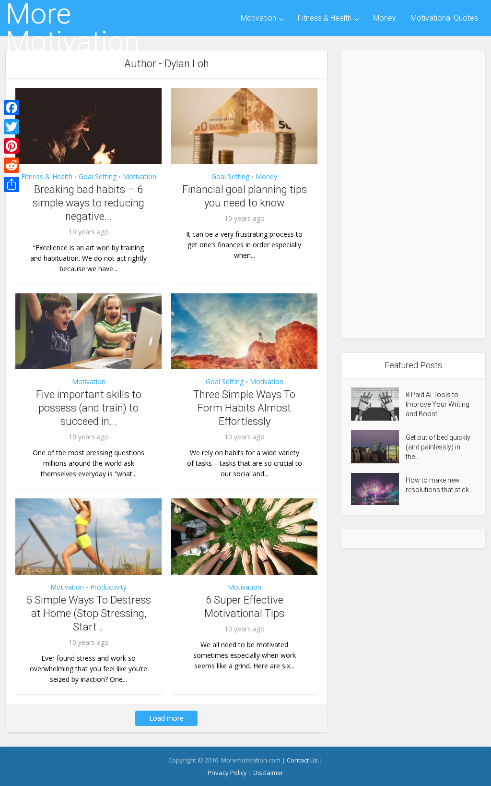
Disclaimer (268, 772)
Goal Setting (98, 176)
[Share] (11, 184)
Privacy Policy (227, 772)
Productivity (108, 587)
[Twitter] (11, 126)
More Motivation (73, 28)
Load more (166, 718)
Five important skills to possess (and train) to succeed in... (88, 407)
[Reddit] (11, 165)
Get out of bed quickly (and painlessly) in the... (438, 447)
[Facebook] (11, 107)
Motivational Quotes (444, 18)
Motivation (258, 18)
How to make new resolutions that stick (437, 485)
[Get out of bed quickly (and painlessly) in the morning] (378, 446)
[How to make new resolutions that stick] (378, 489)
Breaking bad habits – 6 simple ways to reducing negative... (88, 202)
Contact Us (302, 760)
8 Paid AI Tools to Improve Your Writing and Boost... (437, 404)
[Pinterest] (11, 146)
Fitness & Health (324, 18)
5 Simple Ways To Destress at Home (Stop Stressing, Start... (88, 613)
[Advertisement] (413, 194)
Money (384, 18)
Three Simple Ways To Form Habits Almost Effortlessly (244, 407)
